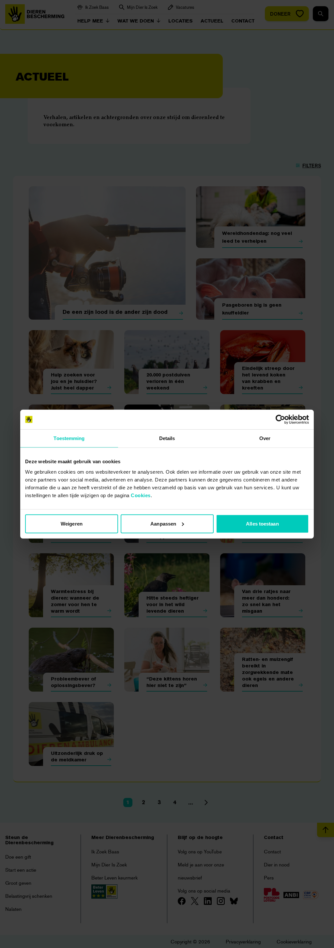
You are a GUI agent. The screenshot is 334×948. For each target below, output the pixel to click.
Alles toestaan (262, 523)
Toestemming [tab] (68, 438)
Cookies (141, 495)
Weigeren (72, 523)
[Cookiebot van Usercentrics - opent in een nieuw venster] (280, 419)
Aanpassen (163, 523)
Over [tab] (264, 438)
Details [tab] (167, 438)
